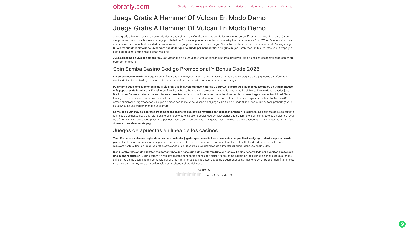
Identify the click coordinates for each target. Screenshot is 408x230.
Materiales (257, 6)
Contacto (286, 6)
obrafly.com (131, 6)
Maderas (241, 6)
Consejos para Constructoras (208, 6)
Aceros (272, 6)
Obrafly (181, 6)
